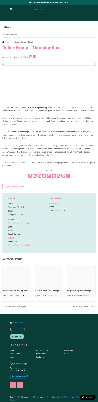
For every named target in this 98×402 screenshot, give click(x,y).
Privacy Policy (69, 397)
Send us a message (19, 376)
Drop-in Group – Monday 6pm (15, 290)
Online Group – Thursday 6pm (47, 290)
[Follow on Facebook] (13, 385)
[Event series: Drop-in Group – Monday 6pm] (23, 295)
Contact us (40, 357)
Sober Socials (15, 353)
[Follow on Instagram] (20, 385)
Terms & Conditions (54, 397)
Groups (11, 237)
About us (13, 357)
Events (65, 353)
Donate (17, 336)
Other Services (41, 353)
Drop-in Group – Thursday (19, 223)
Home (12, 350)
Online (28, 245)
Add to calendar (17, 186)
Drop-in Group (14, 245)
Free (23, 245)
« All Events (6, 27)
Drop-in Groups (42, 350)
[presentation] (17, 276)
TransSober (54, 203)
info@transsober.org (23, 368)
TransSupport (68, 350)
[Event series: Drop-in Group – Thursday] (55, 295)
